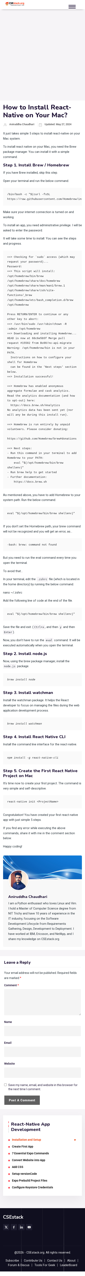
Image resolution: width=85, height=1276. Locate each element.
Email (8, 1042)
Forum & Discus (19, 1265)
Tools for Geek (44, 1265)
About (71, 1260)
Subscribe (12, 1260)
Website (9, 1063)
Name (8, 1021)
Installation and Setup (26, 1139)
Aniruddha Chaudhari (21, 124)
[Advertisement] (42, 55)
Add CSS (17, 1167)
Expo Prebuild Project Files (29, 1180)
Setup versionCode (24, 1173)
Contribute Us (33, 1260)
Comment (11, 985)
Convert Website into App (28, 1160)
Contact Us (54, 1260)
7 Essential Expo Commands (30, 1153)
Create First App (22, 1146)
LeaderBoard (68, 1265)
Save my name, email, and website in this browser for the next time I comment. (43, 1087)
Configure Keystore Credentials (32, 1187)
